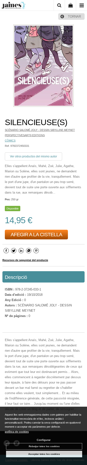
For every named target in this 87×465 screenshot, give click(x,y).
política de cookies (17, 431)
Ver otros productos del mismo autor (33, 156)
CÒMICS (10, 140)
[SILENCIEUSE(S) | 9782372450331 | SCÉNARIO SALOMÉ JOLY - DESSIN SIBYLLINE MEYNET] (43, 66)
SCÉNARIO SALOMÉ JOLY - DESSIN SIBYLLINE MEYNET (40, 129)
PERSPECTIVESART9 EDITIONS (25, 135)
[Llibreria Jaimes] (13, 6)
